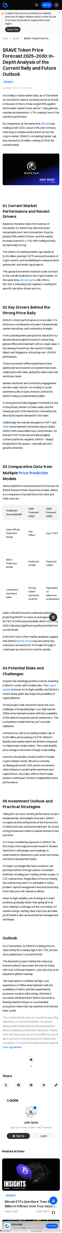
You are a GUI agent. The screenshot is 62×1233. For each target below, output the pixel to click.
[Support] (53, 1212)
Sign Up (46, 5)
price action (25, 641)
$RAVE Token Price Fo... (37, 38)
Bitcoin (45, 123)
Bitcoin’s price (28, 280)
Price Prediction (33, 472)
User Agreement (12, 1047)
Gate (5, 38)
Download (52, 1226)
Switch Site (13, 29)
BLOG (16, 38)
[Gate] (5, 5)
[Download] (53, 1201)
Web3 (6, 426)
